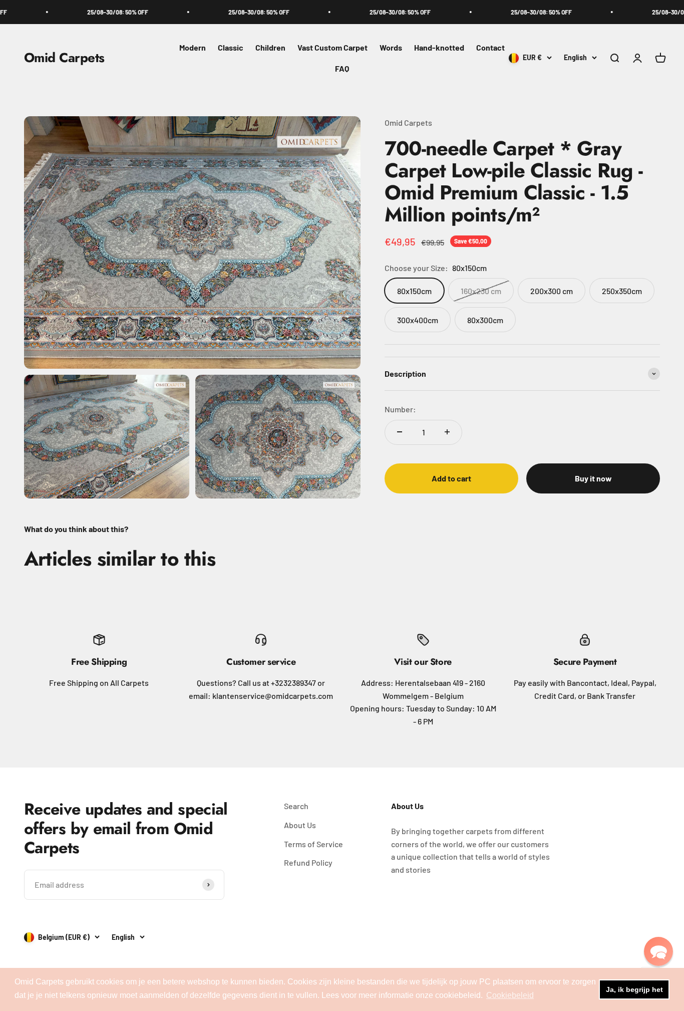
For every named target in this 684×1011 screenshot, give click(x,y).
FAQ (342, 68)
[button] (658, 951)
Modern (192, 47)
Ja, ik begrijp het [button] (634, 989)
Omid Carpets (408, 122)
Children (270, 47)
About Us (300, 825)
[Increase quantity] (447, 432)
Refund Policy (308, 862)
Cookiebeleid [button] (510, 995)
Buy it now (593, 478)
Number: (400, 408)
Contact (490, 47)
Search (296, 806)
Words (391, 47)
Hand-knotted (439, 47)
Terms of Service (313, 844)
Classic (230, 47)
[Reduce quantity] (399, 432)
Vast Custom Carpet (332, 47)
